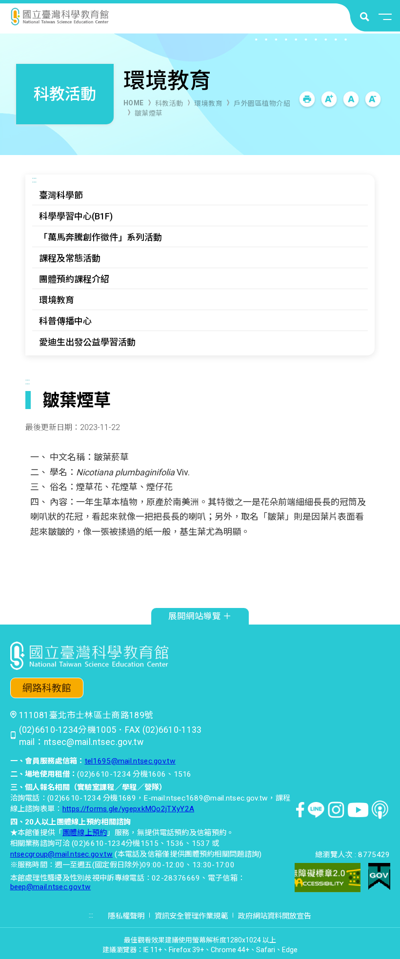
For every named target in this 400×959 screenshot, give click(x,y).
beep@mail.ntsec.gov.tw (50, 886)
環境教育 (208, 103)
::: (34, 179)
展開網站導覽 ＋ (200, 616)
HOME (133, 103)
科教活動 (169, 103)
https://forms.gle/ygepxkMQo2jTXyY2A (128, 808)
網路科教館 (46, 688)
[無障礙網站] (327, 879)
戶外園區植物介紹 (262, 103)
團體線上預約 (84, 832)
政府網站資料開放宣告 (274, 916)
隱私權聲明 (126, 916)
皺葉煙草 (149, 113)
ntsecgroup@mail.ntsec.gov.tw (61, 854)
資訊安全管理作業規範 (191, 916)
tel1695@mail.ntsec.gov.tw (130, 761)
